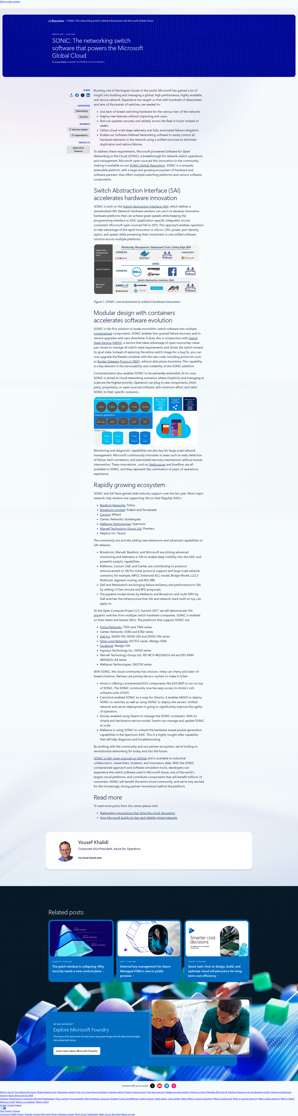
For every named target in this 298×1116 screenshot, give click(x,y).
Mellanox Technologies (115, 524)
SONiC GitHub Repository (147, 165)
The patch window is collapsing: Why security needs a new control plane (78, 969)
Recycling (116, 1114)
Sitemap (28, 1114)
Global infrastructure (46, 1092)
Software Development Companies (16, 1099)
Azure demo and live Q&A (20, 1095)
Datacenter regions (66, 1092)
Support (4, 1095)
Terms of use (81, 1114)
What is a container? (25, 1102)
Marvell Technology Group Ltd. (121, 528)
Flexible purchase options (177, 1092)
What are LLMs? (7, 1102)
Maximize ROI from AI (216, 1092)
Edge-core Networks (114, 641)
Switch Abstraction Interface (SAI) (146, 206)
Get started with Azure (25, 1092)
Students (114, 1099)
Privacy (55, 1114)
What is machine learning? (245, 1099)
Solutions (232, 1092)
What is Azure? (7, 1092)
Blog (87, 1099)
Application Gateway (78, 149)
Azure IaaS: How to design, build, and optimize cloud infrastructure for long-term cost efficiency (215, 971)
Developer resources (99, 1099)
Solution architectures (280, 1092)
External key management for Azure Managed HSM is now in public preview (145, 971)
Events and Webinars (129, 1099)
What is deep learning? (269, 1099)
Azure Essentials (99, 1092)
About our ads (128, 1114)
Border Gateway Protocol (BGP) (118, 361)
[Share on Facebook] (77, 95)
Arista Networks (111, 627)
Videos (184, 1099)
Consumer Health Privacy (12, 1114)
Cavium (105, 514)
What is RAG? (42, 1102)
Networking (82, 111)
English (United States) (10, 1105)
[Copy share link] (71, 95)
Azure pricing (139, 1092)
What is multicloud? (222, 1099)
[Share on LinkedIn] (88, 95)
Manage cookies (66, 1114)
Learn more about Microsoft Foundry (76, 1051)
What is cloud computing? (200, 1099)
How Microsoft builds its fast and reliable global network (138, 818)
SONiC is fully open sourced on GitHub (120, 758)
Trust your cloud (83, 1092)
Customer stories (116, 1092)
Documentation (77, 1099)
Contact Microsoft (41, 1114)
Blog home (58, 20)
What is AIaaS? (288, 1099)
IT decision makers (79, 129)
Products (128, 1092)
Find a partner (62, 1099)
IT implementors (80, 135)
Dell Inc (105, 636)
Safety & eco (105, 1114)
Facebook (106, 646)
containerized (103, 333)
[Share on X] (82, 95)
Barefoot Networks (112, 505)
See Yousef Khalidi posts (90, 857)
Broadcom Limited (112, 510)
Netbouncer (157, 464)
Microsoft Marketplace (44, 1099)
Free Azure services (156, 1092)
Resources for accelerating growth (253, 1092)
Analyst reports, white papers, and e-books (160, 1099)
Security (84, 117)
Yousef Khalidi (60, 62)
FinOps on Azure (198, 1092)
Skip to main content (10, 1)
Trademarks (92, 1114)
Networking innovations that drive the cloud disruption (137, 813)
